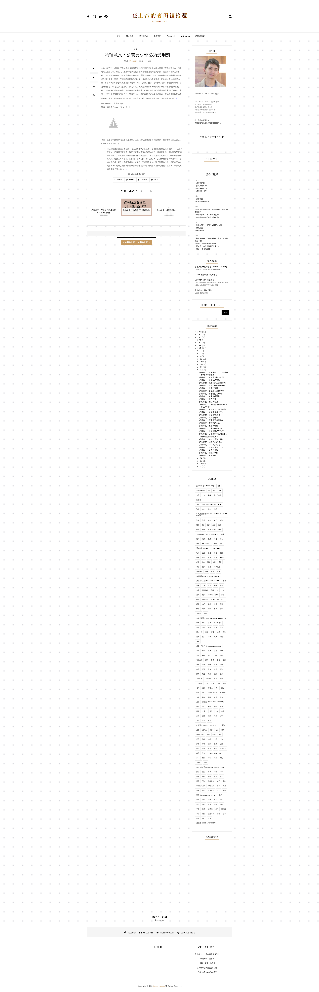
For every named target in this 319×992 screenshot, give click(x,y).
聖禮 (215, 665)
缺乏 (218, 781)
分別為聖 (223, 692)
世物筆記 (157, 36)
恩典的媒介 (200, 734)
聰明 (218, 786)
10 (201, 356)
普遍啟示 (223, 748)
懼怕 (197, 609)
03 (201, 461)
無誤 (197, 772)
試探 (219, 530)
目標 (212, 660)
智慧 (197, 553)
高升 (203, 818)
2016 (200, 345)
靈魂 (197, 543)
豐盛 (203, 669)
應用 (197, 739)
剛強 (203, 697)
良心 (221, 539)
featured (206, 543)
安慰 (197, 557)
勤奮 (221, 697)
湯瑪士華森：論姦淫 (207, 963)
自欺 (203, 790)
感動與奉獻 (200, 36)
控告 (221, 739)
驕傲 (203, 674)
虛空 (197, 669)
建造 (197, 730)
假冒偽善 (205, 590)
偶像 (212, 590)
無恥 (205, 762)
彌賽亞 (204, 730)
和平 (209, 707)
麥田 (215, 520)
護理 (219, 525)
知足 (215, 776)
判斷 (197, 595)
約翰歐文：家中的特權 (208, 426)
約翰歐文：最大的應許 (208, 450)
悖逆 (208, 734)
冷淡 (209, 637)
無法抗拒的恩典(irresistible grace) (210, 767)
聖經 (197, 520)
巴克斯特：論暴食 (207, 958)
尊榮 (209, 720)
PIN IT (156, 180)
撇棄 (209, 744)
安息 (197, 539)
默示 (221, 674)
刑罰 (221, 553)
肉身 (224, 786)
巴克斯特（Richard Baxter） (207, 725)
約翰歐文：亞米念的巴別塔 (210, 428)
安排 (203, 716)
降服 (209, 627)
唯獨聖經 (217, 567)
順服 (219, 490)
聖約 (224, 781)
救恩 (197, 530)
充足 (222, 688)
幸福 (223, 725)
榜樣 (215, 655)
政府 (221, 744)
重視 (197, 814)
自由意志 (211, 790)
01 (201, 466)
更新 (197, 655)
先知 (203, 637)
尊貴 (203, 651)
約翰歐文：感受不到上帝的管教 (212, 383)
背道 (221, 665)
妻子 (222, 711)
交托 (212, 632)
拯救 (209, 557)
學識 (197, 599)
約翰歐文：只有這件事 (208, 417)
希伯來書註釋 (200, 490)
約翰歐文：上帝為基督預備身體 (207, 954)
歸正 (209, 758)
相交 (197, 562)
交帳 (206, 683)
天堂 (222, 595)
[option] (103, 208)
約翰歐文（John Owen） (205, 486)
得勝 (211, 730)
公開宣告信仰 (212, 692)
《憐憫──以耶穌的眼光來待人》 (206, 244)
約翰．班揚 (206, 562)
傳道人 (210, 688)
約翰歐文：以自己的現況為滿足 (212, 385)
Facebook (171, 36)
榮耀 (203, 553)
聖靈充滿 (211, 786)
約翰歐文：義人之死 (207, 399)
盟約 (206, 660)
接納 (209, 609)
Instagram (185, 36)
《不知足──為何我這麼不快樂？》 (207, 246)
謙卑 (209, 520)
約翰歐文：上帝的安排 (208, 388)
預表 (224, 814)
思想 (215, 651)
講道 (203, 627)
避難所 (223, 809)
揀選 (197, 744)
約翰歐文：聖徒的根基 (208, 402)
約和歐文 (211, 781)
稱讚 (197, 781)
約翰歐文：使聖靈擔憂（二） (211, 412)
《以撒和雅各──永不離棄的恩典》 (207, 215)
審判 (203, 509)
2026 (200, 332)
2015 (200, 348)
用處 (203, 776)
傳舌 (224, 632)
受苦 (197, 702)
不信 (215, 678)
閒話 (203, 814)
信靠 (203, 688)
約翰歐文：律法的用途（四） (211, 439)
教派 (209, 748)
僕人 (216, 688)
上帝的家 (199, 678)
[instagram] (95, 16)
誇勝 (209, 800)
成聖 (209, 739)
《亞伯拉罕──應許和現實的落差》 (207, 217)
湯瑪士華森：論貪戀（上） (207, 968)
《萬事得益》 (199, 199)
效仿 (203, 748)
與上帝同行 (217, 623)
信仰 (197, 688)
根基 (203, 758)
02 (201, 463)
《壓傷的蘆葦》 (200, 230)
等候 (203, 665)
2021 (200, 334)
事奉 (221, 678)
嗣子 (215, 707)
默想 (215, 674)
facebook (131, 933)
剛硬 (209, 697)
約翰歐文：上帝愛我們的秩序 (211, 431)
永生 (221, 609)
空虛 (197, 665)
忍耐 (197, 604)
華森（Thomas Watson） (206, 795)
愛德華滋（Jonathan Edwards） (209, 548)
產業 (197, 776)
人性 (212, 683)
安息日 (198, 500)
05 (201, 370)
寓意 (197, 720)
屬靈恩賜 (199, 571)
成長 (203, 609)
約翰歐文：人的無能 (207, 455)
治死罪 (198, 613)
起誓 (215, 804)
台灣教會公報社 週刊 (203, 290)
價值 (197, 567)
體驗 (197, 818)
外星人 (204, 711)
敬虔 (215, 557)
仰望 (224, 683)
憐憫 (215, 604)
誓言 (215, 800)
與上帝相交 (217, 495)
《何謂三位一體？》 (202, 191)
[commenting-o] (107, 16)
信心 (197, 495)
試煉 (203, 585)
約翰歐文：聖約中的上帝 (209, 423)
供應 (218, 632)
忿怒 (203, 539)
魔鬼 (221, 627)
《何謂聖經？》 (200, 183)
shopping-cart (167, 933)
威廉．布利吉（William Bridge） (209, 646)
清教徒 (198, 762)
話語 (203, 800)
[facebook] (89, 16)
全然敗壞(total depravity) (207, 534)
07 (201, 364)
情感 (214, 734)
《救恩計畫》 (199, 228)
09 (201, 359)
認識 (197, 627)
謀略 (221, 800)
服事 (215, 609)
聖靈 (203, 520)
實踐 (197, 525)
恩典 (214, 490)
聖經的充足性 (200, 786)
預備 (218, 814)
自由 (197, 585)
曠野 (197, 753)
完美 (215, 716)
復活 (209, 651)
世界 (219, 562)
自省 (209, 623)
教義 (215, 748)
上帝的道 (208, 678)
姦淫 (197, 716)
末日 (197, 758)
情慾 (203, 557)
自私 (218, 790)
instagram (148, 933)
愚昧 (206, 571)
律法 (221, 520)
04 (201, 458)
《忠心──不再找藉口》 (203, 249)
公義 (135, 49)
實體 (203, 720)
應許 (208, 525)
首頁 (118, 36)
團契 (216, 595)
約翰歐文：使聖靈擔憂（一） (211, 415)
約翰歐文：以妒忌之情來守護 (211, 377)
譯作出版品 (143, 36)
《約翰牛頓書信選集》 (203, 201)
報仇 (221, 637)
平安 (215, 543)
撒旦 (215, 744)
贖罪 (203, 804)
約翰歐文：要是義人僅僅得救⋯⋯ (213, 391)
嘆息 (221, 707)
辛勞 (197, 809)
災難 (205, 613)
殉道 (215, 758)
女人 (216, 711)
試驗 (197, 800)
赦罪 (209, 804)
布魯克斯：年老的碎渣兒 (207, 972)
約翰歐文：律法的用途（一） (211, 447)
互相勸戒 (199, 683)
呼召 (203, 707)
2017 (200, 342)
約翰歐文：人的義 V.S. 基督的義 (212, 409)
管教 (209, 665)
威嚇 (197, 641)
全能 (209, 567)
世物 (209, 585)
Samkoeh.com (159, 986)
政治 (197, 748)
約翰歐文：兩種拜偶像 (208, 453)
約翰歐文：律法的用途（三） (211, 442)
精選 (224, 581)
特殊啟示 (199, 660)
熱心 (203, 772)
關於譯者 (129, 36)
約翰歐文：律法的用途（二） (211, 444)
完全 (209, 716)
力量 (215, 697)
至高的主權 (212, 530)
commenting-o (188, 933)
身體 (221, 804)
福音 (215, 539)
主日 (206, 632)
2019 (200, 337)
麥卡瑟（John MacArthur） (207, 823)
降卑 (197, 674)
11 (200, 353)
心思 (216, 730)
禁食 (221, 776)
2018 (200, 340)
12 (201, 351)
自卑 (197, 790)
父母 (215, 772)
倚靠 (197, 590)
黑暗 (209, 674)
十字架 (210, 595)
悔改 (221, 543)
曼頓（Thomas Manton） (212, 753)
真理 (209, 553)
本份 (203, 655)
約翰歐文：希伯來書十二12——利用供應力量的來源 (214, 373)
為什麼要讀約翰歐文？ (208, 436)
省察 (218, 660)
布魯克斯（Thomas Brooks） (213, 599)
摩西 (203, 744)
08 (201, 361)
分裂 (197, 697)
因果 (197, 711)
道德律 (210, 809)
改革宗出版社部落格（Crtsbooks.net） (211, 267)
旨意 (218, 571)
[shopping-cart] (101, 16)
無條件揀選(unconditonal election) (211, 618)
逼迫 (203, 809)
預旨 (215, 627)
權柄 (209, 509)
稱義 (224, 660)
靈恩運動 (211, 814)
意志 (219, 734)
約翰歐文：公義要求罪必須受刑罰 (213, 434)
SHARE (119, 180)
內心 (203, 692)
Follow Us (159, 920)
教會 (209, 539)
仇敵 (218, 683)
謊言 (197, 804)
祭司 (197, 623)
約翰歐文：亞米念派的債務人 (211, 420)
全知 (222, 590)
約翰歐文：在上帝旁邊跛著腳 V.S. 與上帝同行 (213, 405)
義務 (209, 495)
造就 (215, 669)
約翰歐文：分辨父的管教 (209, 380)
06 (201, 367)
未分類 (222, 557)
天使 (211, 711)
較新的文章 (130, 242)
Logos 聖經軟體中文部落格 (206, 274)
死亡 (213, 525)
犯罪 (221, 772)
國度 (215, 637)
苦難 (215, 509)
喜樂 (222, 534)
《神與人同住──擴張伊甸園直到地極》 (209, 225)
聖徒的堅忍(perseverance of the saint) (211, 514)
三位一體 (199, 632)
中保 (215, 585)
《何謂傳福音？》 (201, 188)
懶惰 (203, 739)
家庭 (197, 651)
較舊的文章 (143, 242)
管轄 (203, 781)
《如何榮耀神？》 (201, 186)
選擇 (216, 809)
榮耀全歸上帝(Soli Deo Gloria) (208, 581)
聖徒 (203, 623)
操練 (221, 651)
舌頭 (224, 790)
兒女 (203, 567)
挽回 (215, 739)
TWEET (131, 180)
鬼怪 (209, 818)
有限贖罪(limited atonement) (208, 576)
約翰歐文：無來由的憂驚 (209, 396)
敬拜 (212, 571)
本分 (209, 655)
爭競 (209, 772)
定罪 (221, 716)
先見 (197, 692)
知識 (209, 776)
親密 (220, 795)
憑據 (221, 604)
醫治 (221, 669)
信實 (221, 585)
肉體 (214, 562)
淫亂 (221, 758)
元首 (197, 637)
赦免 (209, 669)
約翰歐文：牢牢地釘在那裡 (210, 393)
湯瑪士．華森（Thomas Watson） (209, 504)
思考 (222, 730)
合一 (197, 707)
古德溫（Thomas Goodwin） (213, 702)
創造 (203, 595)
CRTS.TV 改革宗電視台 (204, 280)
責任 (215, 553)
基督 (219, 486)
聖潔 (197, 509)
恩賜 (209, 604)
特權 (221, 655)
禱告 (203, 530)
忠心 (203, 604)
